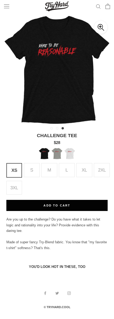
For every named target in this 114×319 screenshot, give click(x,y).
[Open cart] (108, 6)
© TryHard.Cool (57, 307)
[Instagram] (69, 293)
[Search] (98, 6)
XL (84, 170)
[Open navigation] (6, 6)
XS (14, 170)
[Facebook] (45, 293)
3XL (14, 187)
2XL (102, 170)
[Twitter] (57, 293)
